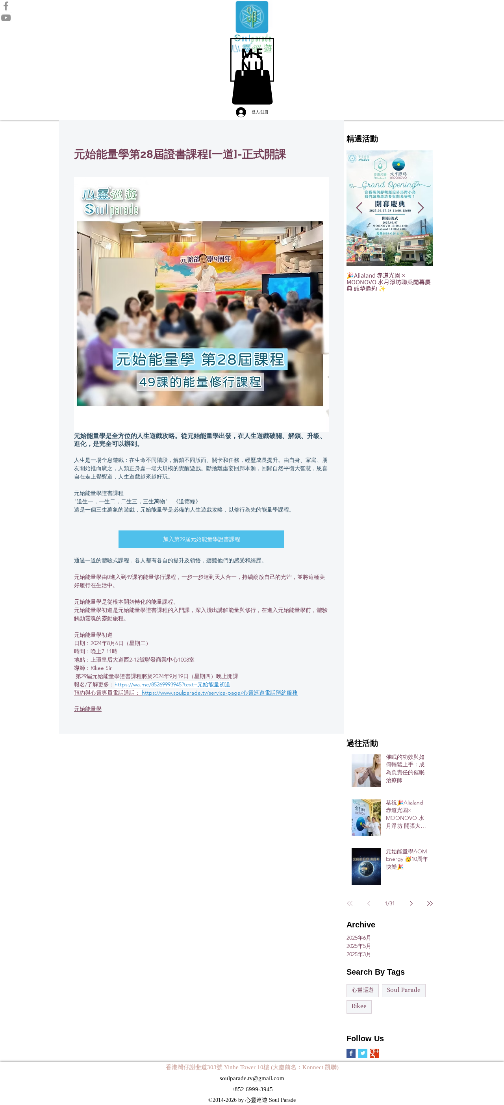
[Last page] (430, 903)
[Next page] (411, 903)
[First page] (350, 903)
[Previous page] (368, 903)
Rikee (359, 1006)
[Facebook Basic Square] (351, 1053)
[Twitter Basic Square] (362, 1053)
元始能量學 (88, 708)
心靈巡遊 (363, 990)
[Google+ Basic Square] (374, 1053)
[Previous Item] (359, 208)
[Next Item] (420, 208)
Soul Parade (404, 990)
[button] (252, 60)
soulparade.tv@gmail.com (252, 1078)
